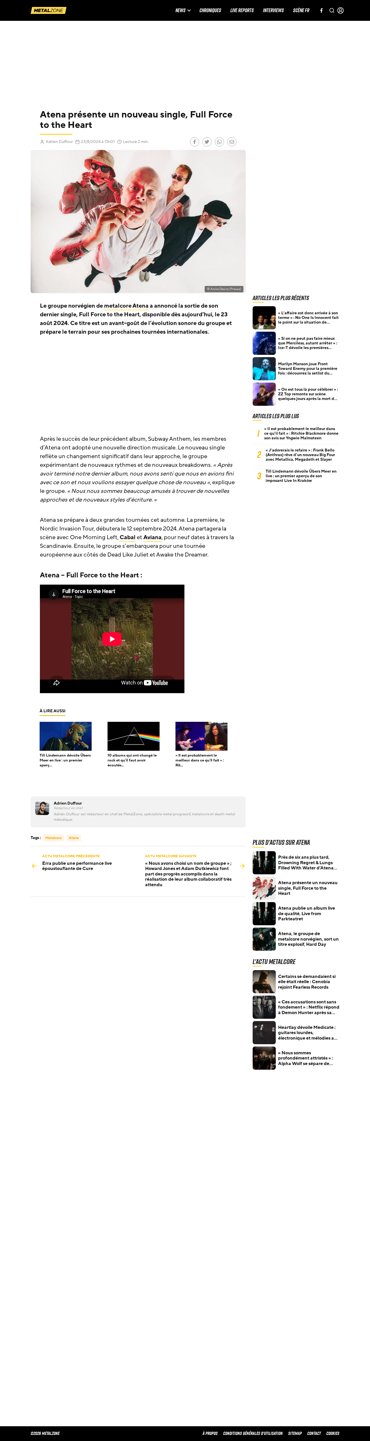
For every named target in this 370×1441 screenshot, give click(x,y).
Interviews (273, 11)
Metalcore (53, 838)
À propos (210, 1433)
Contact (314, 1433)
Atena (140, 306)
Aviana (152, 537)
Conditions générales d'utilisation (253, 1433)
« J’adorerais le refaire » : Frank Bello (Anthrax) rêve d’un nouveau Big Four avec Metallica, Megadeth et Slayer (300, 455)
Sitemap (295, 1433)
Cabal (128, 537)
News (180, 11)
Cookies (332, 1433)
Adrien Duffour (59, 141)
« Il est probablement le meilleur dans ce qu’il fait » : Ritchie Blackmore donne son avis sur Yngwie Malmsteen (301, 433)
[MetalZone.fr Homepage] (48, 10)
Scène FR (301, 11)
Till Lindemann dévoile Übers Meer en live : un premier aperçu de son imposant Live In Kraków (301, 476)
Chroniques (210, 11)
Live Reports (242, 11)
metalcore (118, 306)
